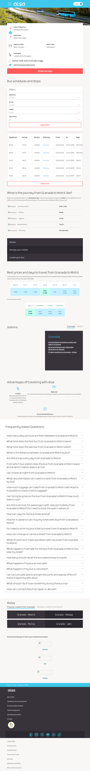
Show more (45, 183)
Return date (50, 44)
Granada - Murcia (26, 624)
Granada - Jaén (64, 624)
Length (11, 109)
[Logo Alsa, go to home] (20, 4)
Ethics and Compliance (14, 768)
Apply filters (45, 125)
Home (9, 685)
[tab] (45, 436)
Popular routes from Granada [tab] (21, 607)
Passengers (17, 53)
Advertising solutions (14, 714)
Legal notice (11, 741)
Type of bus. (13, 116)
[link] (10, 33)
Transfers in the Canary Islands (17, 701)
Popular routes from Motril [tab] (49, 607)
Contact (9, 719)
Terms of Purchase (13, 754)
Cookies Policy (11, 750)
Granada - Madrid (26, 614)
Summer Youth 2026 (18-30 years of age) (27, 61)
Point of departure (20, 27)
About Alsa (10, 697)
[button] (47, 55)
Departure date (19, 44)
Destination (17, 35)
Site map (10, 759)
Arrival (11, 102)
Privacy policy (11, 746)
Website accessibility (14, 763)
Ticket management (13, 710)
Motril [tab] (80, 326)
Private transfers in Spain (15, 706)
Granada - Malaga (64, 614)
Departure (12, 94)
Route (14, 685)
